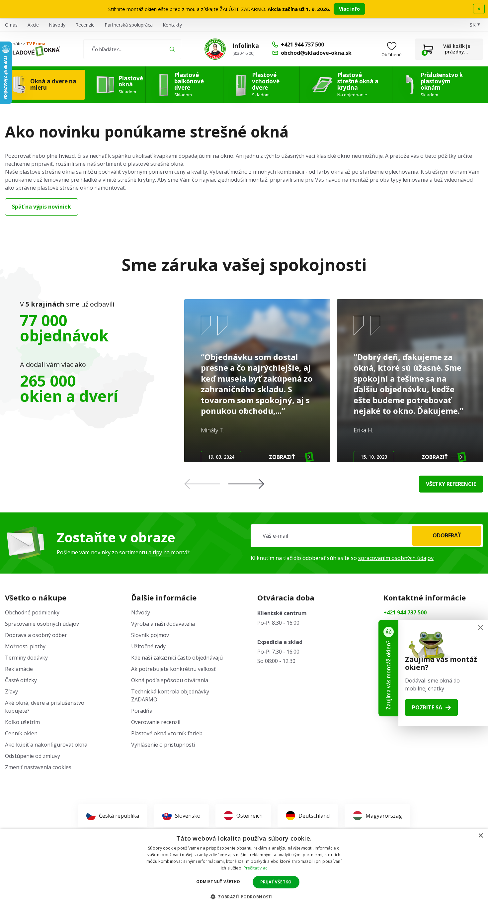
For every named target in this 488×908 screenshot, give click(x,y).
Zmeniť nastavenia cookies (38, 767)
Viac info (349, 9)
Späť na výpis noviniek (41, 206)
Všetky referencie (451, 484)
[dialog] (244, 868)
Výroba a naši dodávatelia (163, 623)
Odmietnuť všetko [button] (218, 881)
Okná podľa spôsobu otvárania (169, 680)
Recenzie (85, 25)
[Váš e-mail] (367, 535)
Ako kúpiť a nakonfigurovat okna (46, 744)
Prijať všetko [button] (276, 882)
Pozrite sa (427, 707)
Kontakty (172, 25)
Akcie (33, 25)
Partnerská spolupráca (129, 25)
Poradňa (141, 710)
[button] (246, 484)
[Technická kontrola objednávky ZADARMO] (215, 49)
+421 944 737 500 (405, 612)
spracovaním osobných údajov (396, 558)
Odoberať (447, 535)
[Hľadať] (172, 49)
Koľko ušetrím (22, 722)
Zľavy (11, 691)
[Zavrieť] (480, 627)
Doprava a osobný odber (36, 635)
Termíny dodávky (26, 657)
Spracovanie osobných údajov (42, 623)
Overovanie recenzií (155, 722)
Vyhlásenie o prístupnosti (163, 744)
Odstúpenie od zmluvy (32, 756)
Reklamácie (19, 669)
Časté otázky (21, 680)
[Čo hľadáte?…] (132, 49)
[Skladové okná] (32, 51)
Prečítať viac (256, 868)
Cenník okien (21, 733)
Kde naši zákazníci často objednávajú (177, 657)
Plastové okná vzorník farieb (167, 733)
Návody (57, 25)
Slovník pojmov (150, 635)
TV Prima (35, 43)
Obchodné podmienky (32, 612)
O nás (11, 25)
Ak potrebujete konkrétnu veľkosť (173, 669)
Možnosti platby (25, 646)
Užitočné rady (148, 646)
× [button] (480, 835)
